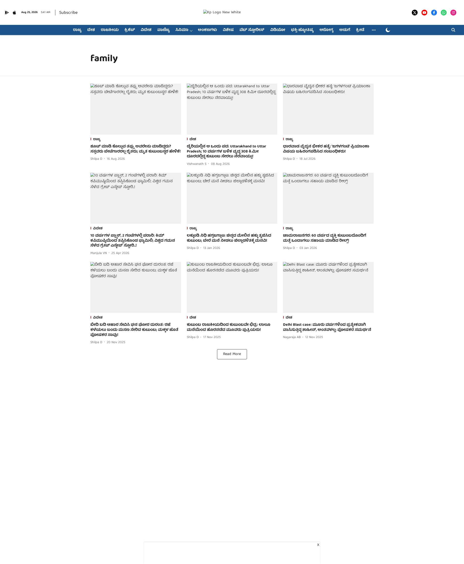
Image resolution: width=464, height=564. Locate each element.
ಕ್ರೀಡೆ (360, 30)
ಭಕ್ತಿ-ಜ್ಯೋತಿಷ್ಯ (302, 30)
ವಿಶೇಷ (228, 30)
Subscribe (68, 13)
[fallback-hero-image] (135, 109)
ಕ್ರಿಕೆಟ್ (129, 30)
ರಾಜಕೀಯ (110, 30)
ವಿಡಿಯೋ (277, 30)
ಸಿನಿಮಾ (181, 30)
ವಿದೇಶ (146, 30)
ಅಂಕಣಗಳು (207, 30)
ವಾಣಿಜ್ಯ (163, 30)
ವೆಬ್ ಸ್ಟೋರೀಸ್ (251, 30)
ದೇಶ (91, 30)
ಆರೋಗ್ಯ (326, 30)
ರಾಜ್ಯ (77, 30)
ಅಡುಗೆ (344, 30)
